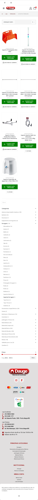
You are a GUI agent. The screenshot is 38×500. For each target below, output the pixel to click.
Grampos (5, 269)
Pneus (5, 280)
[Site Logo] (10, 8)
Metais (3, 339)
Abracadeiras (6, 226)
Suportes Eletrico (7, 294)
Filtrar (33, 357)
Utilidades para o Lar (7, 342)
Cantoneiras (6, 240)
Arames (5, 229)
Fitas (4, 260)
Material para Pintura (7, 334)
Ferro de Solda (7, 254)
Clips (4, 243)
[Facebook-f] (22, 380)
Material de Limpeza (7, 325)
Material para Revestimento (9, 337)
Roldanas (5, 291)
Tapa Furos (6, 300)
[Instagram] (11, 2)
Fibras (4, 257)
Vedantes (5, 305)
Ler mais (29, 151)
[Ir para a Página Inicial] (2, 14)
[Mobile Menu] (4, 8)
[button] (10, 57)
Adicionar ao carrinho (11, 62)
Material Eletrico (6, 328)
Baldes (5, 232)
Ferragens (4, 223)
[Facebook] (5, 2)
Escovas (5, 246)
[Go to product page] (10, 36)
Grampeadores (7, 266)
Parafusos (6, 277)
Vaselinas (4, 345)
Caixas (5, 237)
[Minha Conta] (30, 8)
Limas (4, 271)
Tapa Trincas (6, 303)
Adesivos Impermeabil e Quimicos (10, 212)
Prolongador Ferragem (9, 283)
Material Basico (5, 322)
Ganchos (5, 263)
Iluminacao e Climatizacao (8, 314)
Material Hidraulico (6, 331)
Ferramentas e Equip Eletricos (9, 308)
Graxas (3, 311)
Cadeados (6, 235)
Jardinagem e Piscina (7, 320)
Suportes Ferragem (10, 48)
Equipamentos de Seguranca (9, 220)
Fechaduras (6, 252)
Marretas (5, 274)
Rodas (5, 286)
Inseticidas (4, 317)
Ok (19, 496)
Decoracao (4, 218)
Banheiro (4, 215)
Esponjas (5, 249)
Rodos (5, 288)
